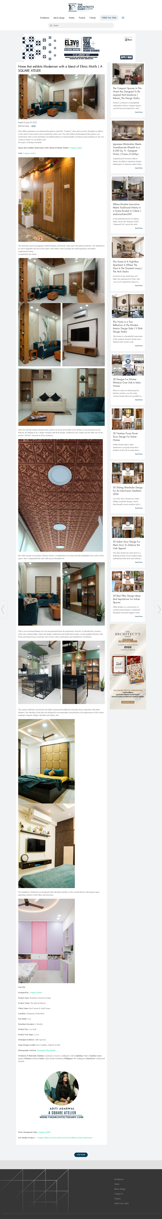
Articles (71, 18)
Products (82, 18)
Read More (139, 112)
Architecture (44, 18)
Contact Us (118, 1194)
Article (116, 1184)
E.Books (93, 18)
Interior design (59, 18)
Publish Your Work (109, 17)
